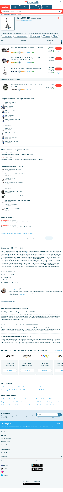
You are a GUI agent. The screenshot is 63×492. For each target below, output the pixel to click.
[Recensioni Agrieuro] (23, 52)
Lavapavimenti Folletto (35, 405)
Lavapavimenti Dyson (34, 399)
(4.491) (28, 52)
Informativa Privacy (57, 417)
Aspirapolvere (5, 387)
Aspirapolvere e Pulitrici (8, 14)
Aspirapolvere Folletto (47, 399)
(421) (28, 89)
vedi (58, 48)
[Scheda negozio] (14, 52)
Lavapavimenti (34, 387)
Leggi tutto (22, 294)
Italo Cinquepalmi (14, 289)
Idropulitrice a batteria (48, 405)
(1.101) (28, 71)
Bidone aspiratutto (44, 387)
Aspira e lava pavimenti (21, 405)
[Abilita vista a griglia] (61, 43)
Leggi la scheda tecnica (9, 301)
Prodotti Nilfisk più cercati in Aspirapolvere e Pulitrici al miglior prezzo (17, 233)
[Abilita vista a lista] (61, 41)
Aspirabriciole (17, 390)
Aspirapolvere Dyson (6, 399)
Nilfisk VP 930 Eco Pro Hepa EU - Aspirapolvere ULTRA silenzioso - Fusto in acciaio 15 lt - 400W (27, 48)
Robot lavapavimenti (42, 402)
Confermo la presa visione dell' (50, 417)
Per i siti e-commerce (6, 438)
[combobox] (8, 11)
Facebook (5, 465)
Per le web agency (5, 441)
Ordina (23, 40)
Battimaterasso (45, 390)
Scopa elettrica (55, 387)
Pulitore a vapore (27, 390)
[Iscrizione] (60, 414)
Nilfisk (15, 14)
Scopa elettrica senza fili (7, 402)
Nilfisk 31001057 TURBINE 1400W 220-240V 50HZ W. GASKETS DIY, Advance (26, 85)
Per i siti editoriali (5, 444)
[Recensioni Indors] (23, 71)
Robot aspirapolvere (23, 387)
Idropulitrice (13, 387)
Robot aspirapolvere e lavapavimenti (25, 402)
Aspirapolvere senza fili (20, 399)
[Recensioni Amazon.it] (23, 89)
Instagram (5, 472)
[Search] (60, 11)
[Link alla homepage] (2, 14)
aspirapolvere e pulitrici (27, 252)
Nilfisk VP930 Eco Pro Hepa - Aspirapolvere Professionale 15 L (26, 68)
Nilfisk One (11, 255)
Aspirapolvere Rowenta (7, 405)
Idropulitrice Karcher (54, 402)
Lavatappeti (36, 390)
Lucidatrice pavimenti (7, 390)
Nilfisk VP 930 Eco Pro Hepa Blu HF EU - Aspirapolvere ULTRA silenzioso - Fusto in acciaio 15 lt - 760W (26, 58)
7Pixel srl (26, 481)
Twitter (4, 468)
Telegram (5, 475)
